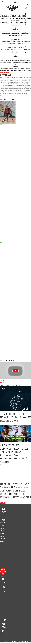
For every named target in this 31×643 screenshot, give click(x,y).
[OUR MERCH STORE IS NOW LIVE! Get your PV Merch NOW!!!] (15, 398)
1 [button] (0, 97)
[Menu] (1, 634)
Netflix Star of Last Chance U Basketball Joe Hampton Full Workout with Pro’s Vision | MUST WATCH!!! (15, 491)
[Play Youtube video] (15, 370)
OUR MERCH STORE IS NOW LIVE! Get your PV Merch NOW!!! (15, 417)
